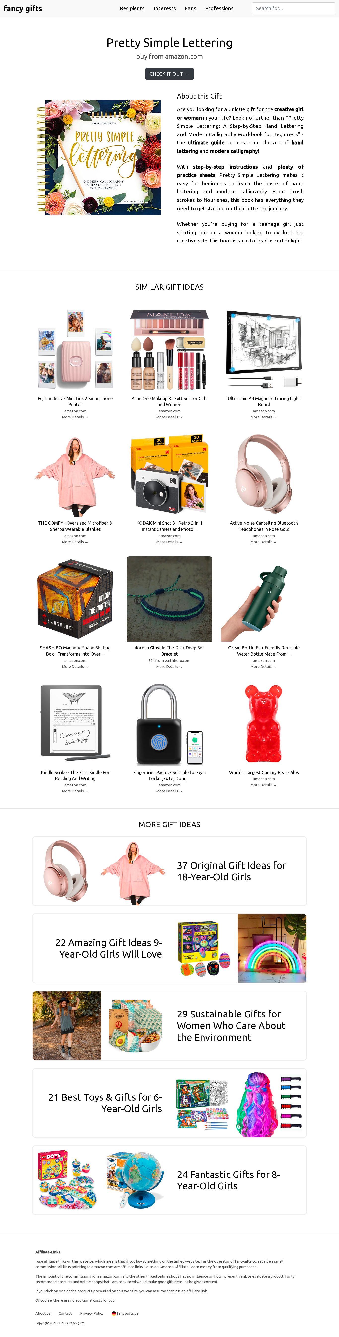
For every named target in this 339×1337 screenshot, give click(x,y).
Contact (65, 1313)
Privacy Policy (91, 1313)
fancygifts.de (128, 1313)
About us (42, 1313)
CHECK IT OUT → (169, 74)
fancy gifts (23, 8)
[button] (132, 8)
